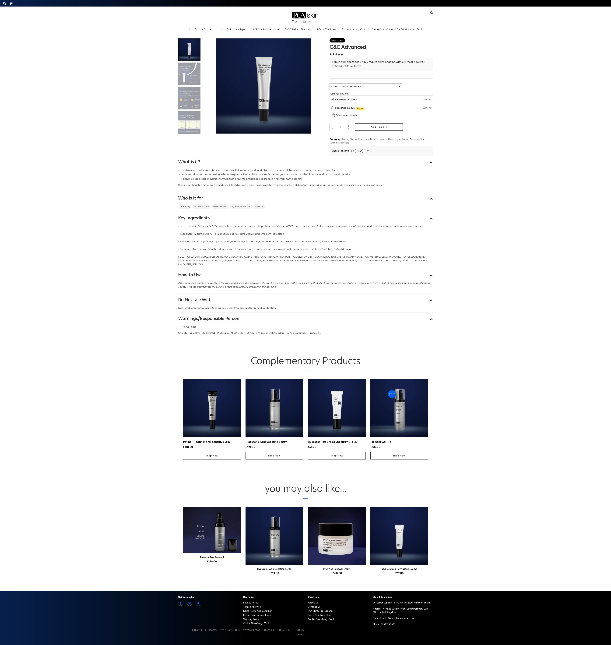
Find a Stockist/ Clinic (354, 29)
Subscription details (346, 115)
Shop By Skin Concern (201, 29)
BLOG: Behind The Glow (298, 29)
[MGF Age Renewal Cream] (337, 536)
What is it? (189, 162)
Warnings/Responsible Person (208, 318)
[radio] (332, 99)
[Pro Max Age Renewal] (212, 530)
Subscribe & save (349, 108)
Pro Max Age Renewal (212, 557)
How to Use (190, 275)
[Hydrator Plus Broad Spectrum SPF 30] (337, 408)
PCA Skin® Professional (266, 29)
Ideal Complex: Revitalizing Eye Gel (399, 569)
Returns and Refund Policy (257, 615)
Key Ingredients (194, 218)
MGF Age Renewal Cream (336, 569)
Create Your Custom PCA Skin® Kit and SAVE (397, 29)
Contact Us (314, 606)
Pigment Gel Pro (380, 442)
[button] (337, 54)
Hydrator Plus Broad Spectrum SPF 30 (333, 442)
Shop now (212, 455)
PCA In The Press (327, 29)
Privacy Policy (250, 602)
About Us (313, 602)
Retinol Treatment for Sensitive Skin (206, 442)
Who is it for (190, 198)
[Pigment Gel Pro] (399, 408)
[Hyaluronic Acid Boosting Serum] (274, 408)
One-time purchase (346, 99)
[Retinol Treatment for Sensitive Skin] (212, 408)
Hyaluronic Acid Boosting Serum (266, 442)
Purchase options (339, 93)
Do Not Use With (195, 300)
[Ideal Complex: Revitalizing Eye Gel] (399, 536)
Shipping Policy (251, 619)
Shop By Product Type (233, 29)
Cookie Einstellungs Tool (256, 623)
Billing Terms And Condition (257, 611)
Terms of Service (252, 606)
